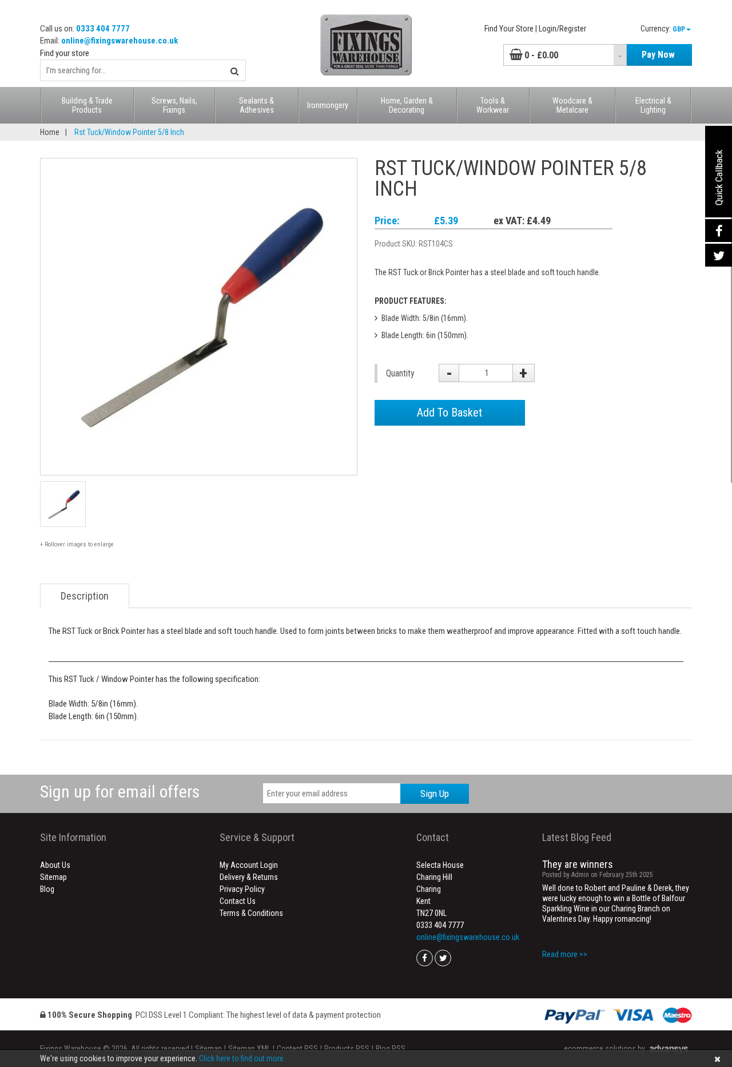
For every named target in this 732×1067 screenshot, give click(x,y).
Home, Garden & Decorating (407, 105)
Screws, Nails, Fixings (174, 105)
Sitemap (53, 877)
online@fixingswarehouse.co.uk (119, 40)
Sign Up (434, 793)
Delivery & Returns (249, 877)
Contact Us (238, 901)
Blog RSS (390, 1048)
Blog (47, 889)
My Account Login (249, 865)
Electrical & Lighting (653, 105)
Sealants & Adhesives (256, 105)
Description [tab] (85, 596)
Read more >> (564, 954)
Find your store (64, 53)
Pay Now (658, 54)
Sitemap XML (249, 1048)
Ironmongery (327, 105)
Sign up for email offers (120, 792)
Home (49, 132)
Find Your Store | (510, 28)
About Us (55, 865)
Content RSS (297, 1048)
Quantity (400, 373)
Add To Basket (449, 412)
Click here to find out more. (242, 1058)
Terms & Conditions (251, 913)
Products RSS (346, 1048)
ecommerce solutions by (604, 1048)
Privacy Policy (242, 889)
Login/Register (562, 28)
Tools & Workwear (492, 105)
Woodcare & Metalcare (572, 105)
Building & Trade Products (87, 105)
